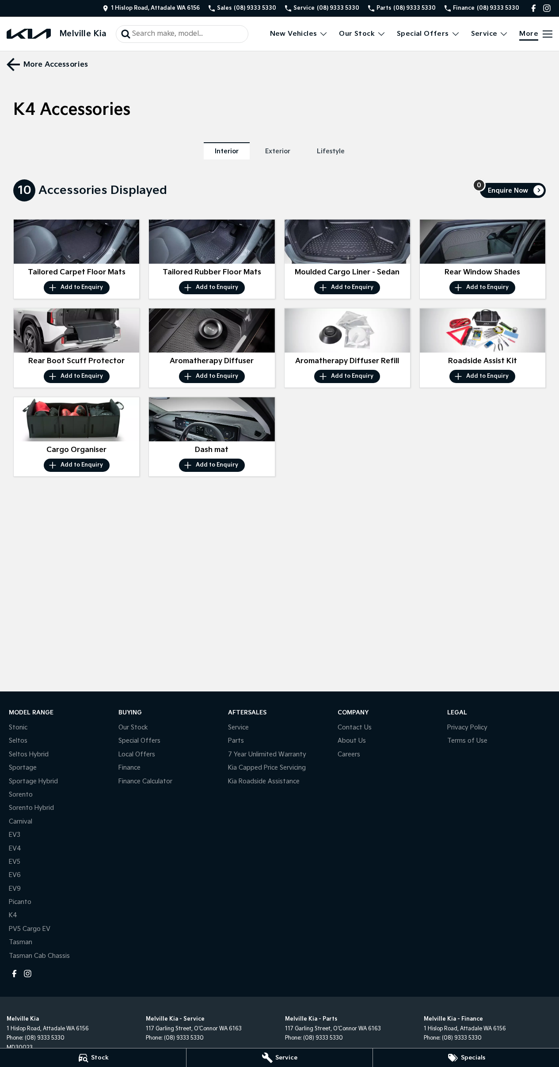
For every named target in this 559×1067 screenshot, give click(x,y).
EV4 (15, 848)
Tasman (20, 942)
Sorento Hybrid (31, 808)
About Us (352, 740)
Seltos (18, 740)
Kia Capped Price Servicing (267, 767)
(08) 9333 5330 (45, 1038)
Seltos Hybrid (29, 754)
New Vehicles (293, 34)
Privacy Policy (467, 727)
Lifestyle (331, 151)
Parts (236, 740)
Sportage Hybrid (33, 781)
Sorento (21, 794)
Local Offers (136, 754)
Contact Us (355, 727)
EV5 (14, 862)
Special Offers (423, 34)
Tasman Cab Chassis (39, 956)
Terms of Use (467, 740)
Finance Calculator (145, 781)
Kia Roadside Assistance (264, 781)
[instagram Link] (546, 8)
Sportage (23, 767)
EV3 (14, 835)
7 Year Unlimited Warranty (267, 754)
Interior (227, 151)
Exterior (277, 151)
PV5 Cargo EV (29, 929)
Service (484, 34)
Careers (349, 754)
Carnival (20, 821)
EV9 (15, 888)
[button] (76, 242)
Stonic (18, 727)
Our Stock (357, 34)
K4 (13, 915)
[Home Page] (29, 34)
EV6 (15, 875)
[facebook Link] (533, 8)
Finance (129, 767)
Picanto (20, 902)
